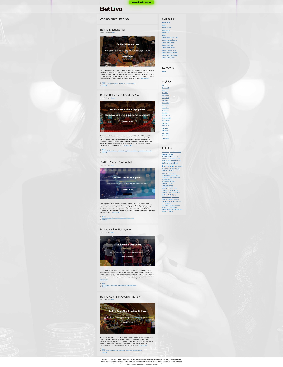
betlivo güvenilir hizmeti (107, 285)
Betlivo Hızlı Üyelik (167, 45)
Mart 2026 (165, 85)
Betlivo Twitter (176, 192)
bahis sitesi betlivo (165, 152)
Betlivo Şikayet (167, 199)
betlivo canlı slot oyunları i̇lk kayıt (110, 350)
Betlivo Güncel (166, 27)
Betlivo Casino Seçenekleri (170, 55)
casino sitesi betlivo (131, 83)
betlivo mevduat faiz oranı (108, 83)
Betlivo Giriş (165, 32)
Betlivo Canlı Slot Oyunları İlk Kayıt (120, 296)
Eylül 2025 (165, 93)
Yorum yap (104, 85)
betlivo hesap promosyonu (125, 350)
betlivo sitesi (167, 183)
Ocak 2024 (165, 133)
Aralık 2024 (165, 105)
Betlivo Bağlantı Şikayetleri (170, 37)
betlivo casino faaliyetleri (108, 218)
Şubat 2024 (165, 130)
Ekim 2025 (165, 90)
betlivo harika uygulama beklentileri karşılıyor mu (130, 151)
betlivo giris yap (166, 168)
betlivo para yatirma (176, 177)
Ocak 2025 (165, 103)
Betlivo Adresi (166, 22)
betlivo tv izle (166, 192)
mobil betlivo (173, 207)
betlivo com (178, 160)
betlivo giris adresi (170, 163)
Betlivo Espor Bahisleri (168, 47)
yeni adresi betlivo (177, 209)
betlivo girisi (168, 166)
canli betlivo (176, 199)
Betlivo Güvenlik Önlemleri (170, 40)
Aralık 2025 (165, 88)
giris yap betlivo (166, 203)
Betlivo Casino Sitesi (169, 160)
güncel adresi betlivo (167, 205)
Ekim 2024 (165, 110)
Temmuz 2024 (166, 118)
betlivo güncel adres (176, 170)
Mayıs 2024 (165, 123)
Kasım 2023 (165, 138)
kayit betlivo (165, 207)
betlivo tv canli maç (169, 188)
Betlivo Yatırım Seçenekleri (170, 52)
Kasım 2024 (165, 108)
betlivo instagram (168, 173)
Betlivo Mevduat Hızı (112, 29)
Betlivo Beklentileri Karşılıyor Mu (119, 95)
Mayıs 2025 (165, 98)
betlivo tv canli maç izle (170, 190)
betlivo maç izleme (167, 177)
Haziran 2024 (166, 120)
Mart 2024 (165, 128)
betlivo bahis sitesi (167, 156)
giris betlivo (178, 201)
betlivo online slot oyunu (120, 285)
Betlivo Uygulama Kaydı (169, 50)
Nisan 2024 (165, 125)
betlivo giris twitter (178, 166)
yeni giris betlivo (167, 211)
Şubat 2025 (165, 100)
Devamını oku (145, 78)
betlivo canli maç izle (177, 156)
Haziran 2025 (166, 95)
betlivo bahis (167, 154)
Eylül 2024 (165, 113)
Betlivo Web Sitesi (119, 218)
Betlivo (103, 82)
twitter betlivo (166, 209)
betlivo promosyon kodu (168, 181)
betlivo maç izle (175, 175)
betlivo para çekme (167, 179)
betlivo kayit (166, 175)
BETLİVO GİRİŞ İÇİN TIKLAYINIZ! (141, 2)
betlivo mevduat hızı (120, 83)
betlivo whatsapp (166, 197)
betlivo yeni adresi (175, 197)
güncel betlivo (177, 205)
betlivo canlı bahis (165, 158)
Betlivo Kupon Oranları (168, 57)
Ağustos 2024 (166, 115)
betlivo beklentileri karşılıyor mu (109, 151)
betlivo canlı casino (175, 158)
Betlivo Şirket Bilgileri (168, 42)
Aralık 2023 (165, 135)
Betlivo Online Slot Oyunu (115, 229)
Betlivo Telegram (167, 186)
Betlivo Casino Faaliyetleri (116, 162)
